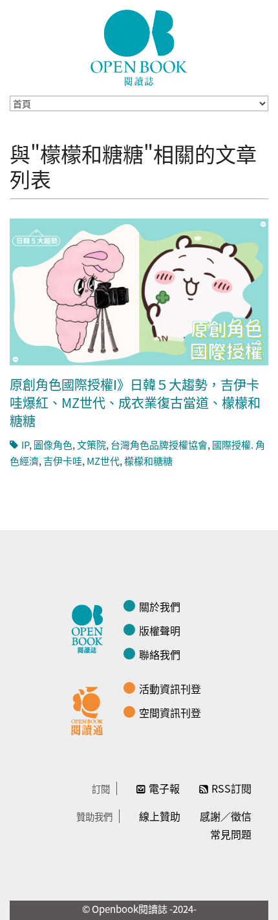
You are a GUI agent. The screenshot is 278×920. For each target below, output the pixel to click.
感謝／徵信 (225, 816)
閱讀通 (90, 709)
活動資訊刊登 (170, 688)
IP (25, 444)
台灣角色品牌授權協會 (159, 444)
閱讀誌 (90, 627)
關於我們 (159, 606)
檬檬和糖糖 (148, 460)
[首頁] (139, 48)
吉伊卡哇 (62, 460)
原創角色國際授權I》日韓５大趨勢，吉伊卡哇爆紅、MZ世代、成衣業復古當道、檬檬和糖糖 (135, 402)
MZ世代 (103, 460)
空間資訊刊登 (170, 712)
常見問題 (230, 834)
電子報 (164, 788)
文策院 (91, 444)
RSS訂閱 (231, 788)
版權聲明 (159, 630)
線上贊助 (159, 816)
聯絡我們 (159, 654)
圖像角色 (53, 444)
